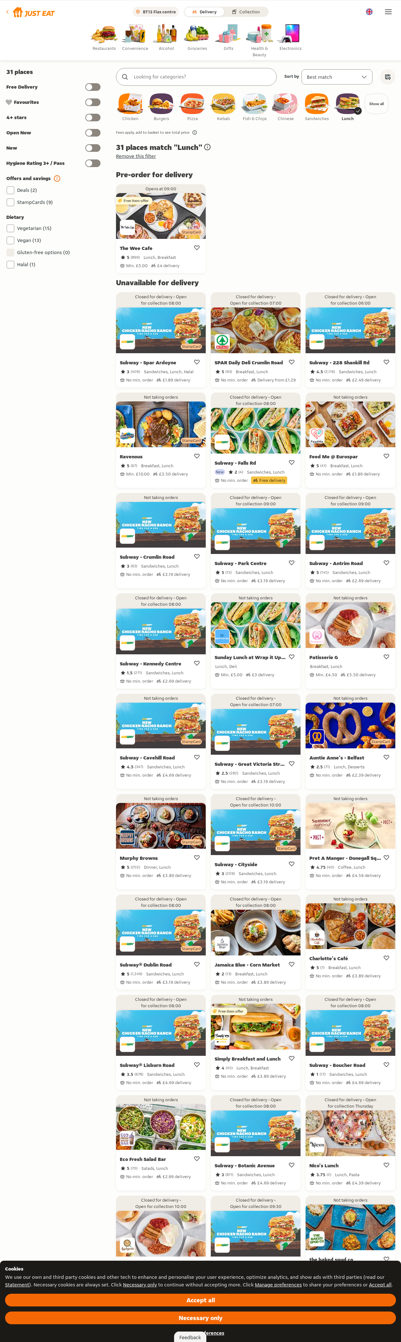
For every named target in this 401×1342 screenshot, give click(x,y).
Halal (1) (26, 264)
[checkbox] (130, 107)
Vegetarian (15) (34, 228)
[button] (30, 12)
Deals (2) (27, 190)
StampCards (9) (35, 202)
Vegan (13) (29, 240)
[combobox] (203, 77)
